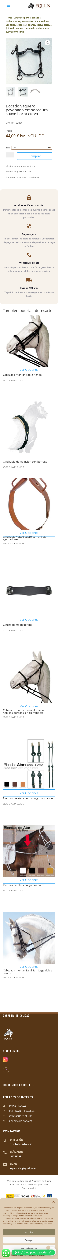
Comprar (35, 156)
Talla (8, 147)
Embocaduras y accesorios (19, 21)
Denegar (29, 1240)
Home (9, 17)
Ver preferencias (29, 1248)
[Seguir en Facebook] (6, 1070)
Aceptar (29, 1232)
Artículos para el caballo (26, 17)
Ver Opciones (29, 370)
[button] (53, 1201)
